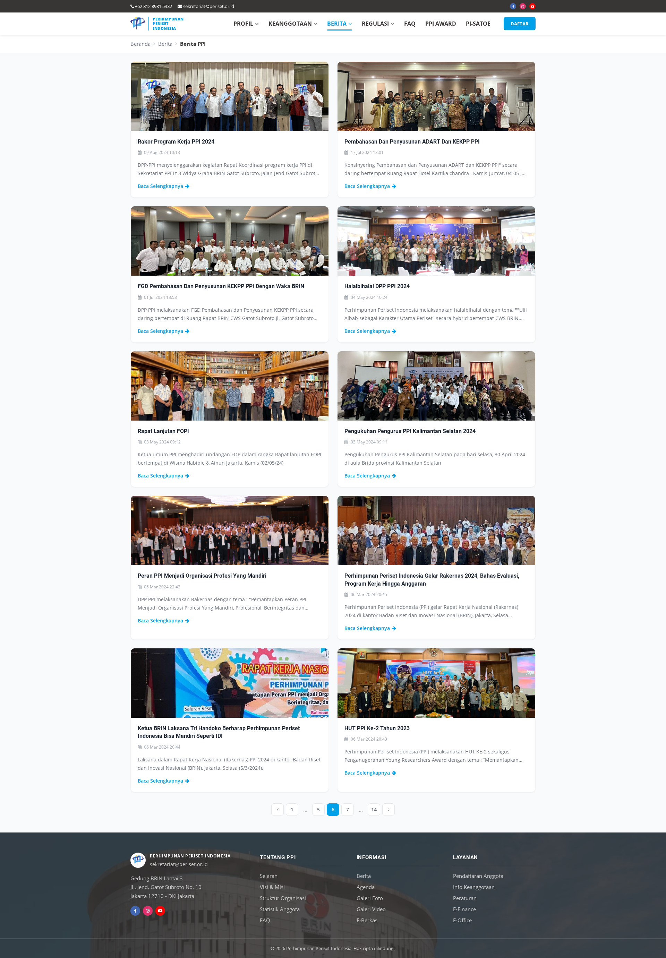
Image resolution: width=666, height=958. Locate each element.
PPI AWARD (440, 23)
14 (374, 809)
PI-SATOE (478, 23)
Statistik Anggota (280, 909)
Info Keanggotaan (474, 886)
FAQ (410, 23)
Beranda (140, 43)
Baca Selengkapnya (160, 186)
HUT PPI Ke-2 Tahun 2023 (377, 728)
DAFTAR (520, 23)
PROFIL (243, 23)
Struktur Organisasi (283, 898)
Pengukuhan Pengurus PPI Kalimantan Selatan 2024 (410, 431)
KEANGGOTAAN (290, 23)
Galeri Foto (370, 898)
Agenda (366, 886)
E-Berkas (367, 920)
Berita (165, 43)
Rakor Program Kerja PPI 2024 (176, 141)
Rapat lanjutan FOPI (163, 431)
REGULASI (375, 23)
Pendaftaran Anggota (478, 875)
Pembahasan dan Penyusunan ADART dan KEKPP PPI (412, 141)
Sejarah (269, 875)
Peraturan (465, 898)
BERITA (337, 23)
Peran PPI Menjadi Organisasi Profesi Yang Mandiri (202, 575)
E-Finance (464, 909)
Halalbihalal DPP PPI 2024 (377, 286)
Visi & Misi (272, 886)
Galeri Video (371, 909)
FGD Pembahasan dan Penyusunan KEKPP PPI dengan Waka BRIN (221, 286)
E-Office (462, 920)
